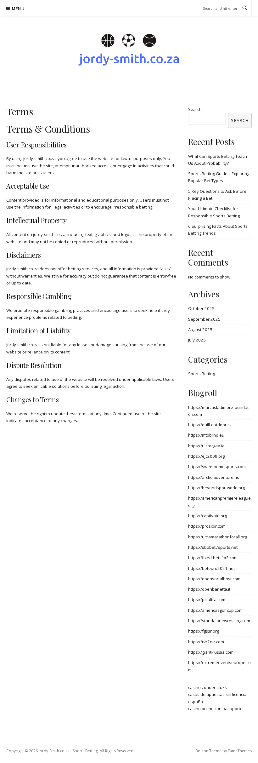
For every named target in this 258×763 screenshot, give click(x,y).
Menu (18, 8)
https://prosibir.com (207, 526)
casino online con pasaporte (215, 708)
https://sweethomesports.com (217, 466)
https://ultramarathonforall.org (217, 537)
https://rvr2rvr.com (206, 642)
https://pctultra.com (206, 599)
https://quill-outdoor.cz (210, 424)
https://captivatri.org (207, 516)
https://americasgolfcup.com (215, 610)
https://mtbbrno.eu (206, 435)
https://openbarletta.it (209, 589)
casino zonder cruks (207, 687)
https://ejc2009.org (206, 456)
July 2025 (197, 340)
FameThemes (240, 751)
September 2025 (204, 319)
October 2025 (201, 308)
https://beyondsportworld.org (216, 487)
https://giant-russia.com (210, 652)
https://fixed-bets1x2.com (213, 557)
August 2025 (200, 329)
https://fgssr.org (203, 631)
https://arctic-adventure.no (213, 477)
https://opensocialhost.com (214, 579)
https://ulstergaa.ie (206, 446)
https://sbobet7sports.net (213, 547)
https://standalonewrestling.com (219, 620)
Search (195, 109)
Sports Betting (201, 373)
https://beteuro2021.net (211, 568)
